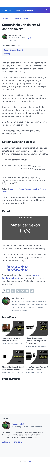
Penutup (7, 54)
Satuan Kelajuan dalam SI (13, 50)
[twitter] (13, 291)
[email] (32, 291)
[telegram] (22, 291)
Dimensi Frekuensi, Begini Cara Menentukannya (13, 368)
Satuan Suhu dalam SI (17, 266)
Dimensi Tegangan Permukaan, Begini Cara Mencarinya (36, 340)
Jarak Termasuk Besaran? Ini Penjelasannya (37, 368)
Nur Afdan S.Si (18, 424)
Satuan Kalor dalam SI (17, 269)
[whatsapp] (18, 291)
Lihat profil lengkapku (13, 442)
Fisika (29, 461)
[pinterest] (27, 291)
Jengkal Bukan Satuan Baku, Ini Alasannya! (11, 339)
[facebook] (8, 291)
